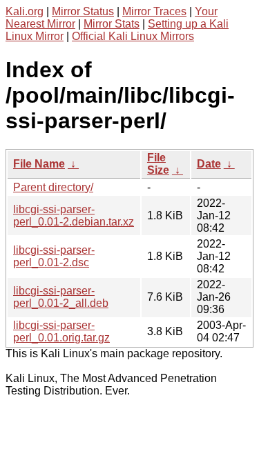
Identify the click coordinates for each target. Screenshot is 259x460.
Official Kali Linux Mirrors (133, 36)
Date (209, 164)
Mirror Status (83, 11)
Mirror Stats (112, 24)
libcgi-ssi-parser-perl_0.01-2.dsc (54, 256)
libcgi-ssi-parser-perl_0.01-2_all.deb (60, 297)
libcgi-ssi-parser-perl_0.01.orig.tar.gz (61, 331)
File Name (39, 164)
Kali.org (25, 11)
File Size (158, 164)
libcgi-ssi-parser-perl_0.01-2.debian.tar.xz (73, 215)
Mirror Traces (154, 11)
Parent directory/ (53, 187)
